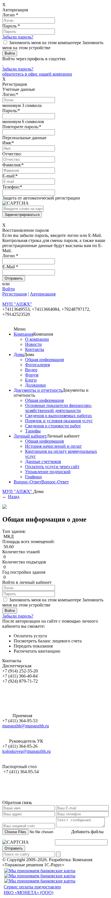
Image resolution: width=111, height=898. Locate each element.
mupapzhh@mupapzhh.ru (25, 725)
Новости (33, 344)
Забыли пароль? (17, 37)
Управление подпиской (48, 471)
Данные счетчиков (43, 461)
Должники (35, 385)
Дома (19, 354)
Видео (31, 369)
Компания (23, 334)
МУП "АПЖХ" (17, 491)
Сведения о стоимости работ (53, 425)
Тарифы (33, 430)
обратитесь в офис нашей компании (37, 74)
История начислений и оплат (53, 446)
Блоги (31, 380)
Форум (31, 374)
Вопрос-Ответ (27, 481)
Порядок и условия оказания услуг (59, 420)
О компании (37, 339)
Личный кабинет (30, 436)
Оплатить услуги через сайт (52, 466)
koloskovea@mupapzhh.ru (26, 751)
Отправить (14, 848)
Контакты (34, 349)
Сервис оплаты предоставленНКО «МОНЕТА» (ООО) (32, 889)
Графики (33, 476)
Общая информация (44, 359)
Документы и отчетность (38, 390)
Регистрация (14, 294)
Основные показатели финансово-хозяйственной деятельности (58, 408)
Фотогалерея (37, 364)
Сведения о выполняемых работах (58, 415)
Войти (8, 288)
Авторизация (43, 294)
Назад (13, 496)
